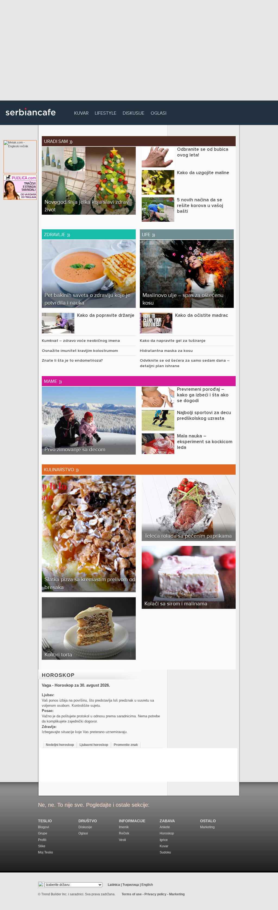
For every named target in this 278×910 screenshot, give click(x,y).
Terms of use (132, 894)
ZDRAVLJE (56, 234)
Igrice (164, 840)
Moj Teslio (45, 852)
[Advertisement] (139, 52)
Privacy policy (155, 894)
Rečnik (124, 833)
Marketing (207, 827)
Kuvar (81, 112)
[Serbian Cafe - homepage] (30, 117)
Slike (41, 846)
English (147, 885)
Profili (42, 840)
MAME (52, 380)
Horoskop (58, 675)
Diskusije (133, 112)
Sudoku (165, 852)
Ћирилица (130, 885)
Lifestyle (105, 112)
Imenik (124, 827)
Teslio (45, 821)
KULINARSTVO (61, 469)
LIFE (148, 234)
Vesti (122, 840)
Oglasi (158, 112)
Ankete (165, 827)
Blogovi (43, 827)
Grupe (42, 833)
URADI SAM (57, 140)
